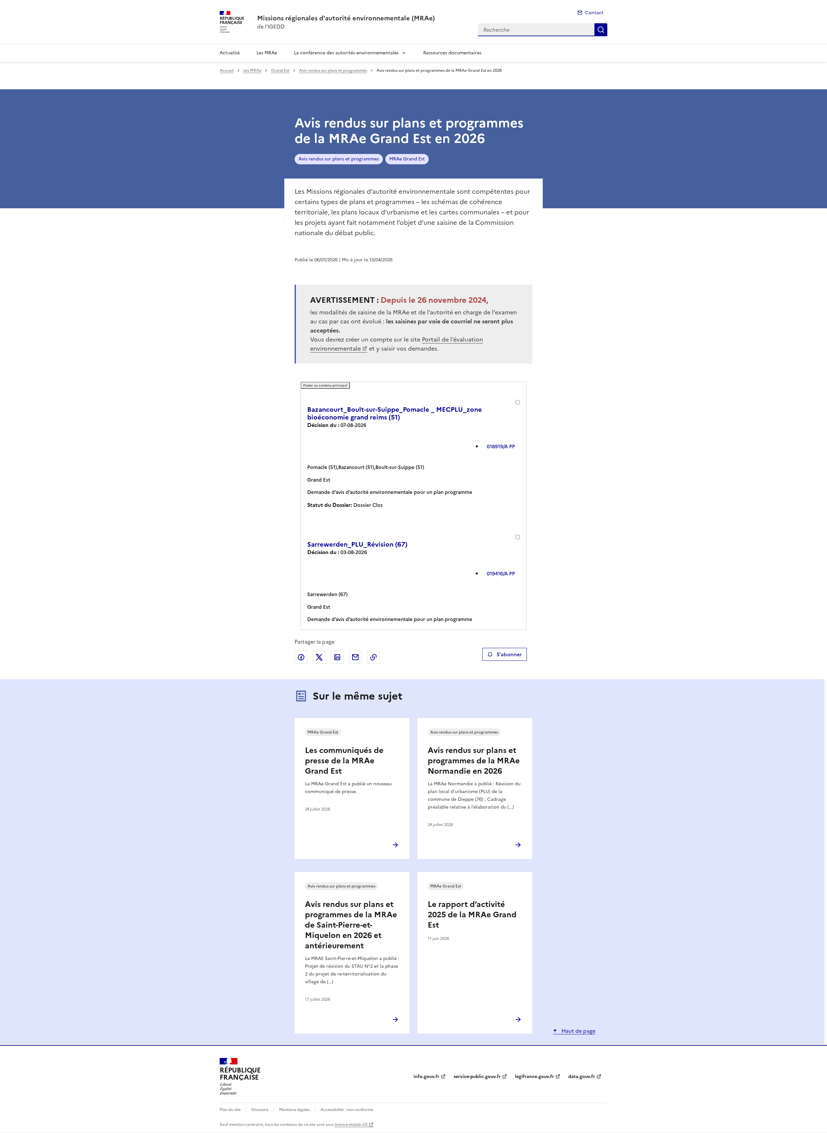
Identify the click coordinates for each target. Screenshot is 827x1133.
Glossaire (259, 1110)
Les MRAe (266, 52)
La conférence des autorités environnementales (346, 52)
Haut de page (577, 1031)
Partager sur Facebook (301, 657)
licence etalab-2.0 (351, 1125)
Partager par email (355, 657)
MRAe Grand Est (407, 159)
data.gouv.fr (581, 1076)
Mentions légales (294, 1110)
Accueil (227, 70)
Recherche (600, 29)
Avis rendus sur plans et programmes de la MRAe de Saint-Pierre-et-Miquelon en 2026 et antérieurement (351, 925)
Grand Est (280, 70)
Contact (594, 12)
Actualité (230, 52)
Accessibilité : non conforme (346, 1110)
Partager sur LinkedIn (337, 657)
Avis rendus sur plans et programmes (333, 70)
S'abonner (509, 654)
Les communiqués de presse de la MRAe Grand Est (344, 761)
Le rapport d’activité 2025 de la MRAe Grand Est (472, 915)
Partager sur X (319, 657)
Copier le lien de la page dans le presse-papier (373, 657)
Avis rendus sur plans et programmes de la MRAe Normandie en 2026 (474, 761)
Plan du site (230, 1110)
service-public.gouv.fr (477, 1076)
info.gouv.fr (426, 1076)
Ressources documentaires (452, 52)
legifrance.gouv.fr (534, 1076)
